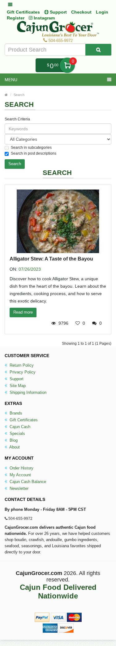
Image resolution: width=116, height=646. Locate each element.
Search (19, 95)
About (14, 447)
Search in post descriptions (33, 153)
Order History (20, 468)
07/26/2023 (30, 269)
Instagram (43, 17)
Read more (23, 312)
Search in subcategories (31, 147)
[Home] (6, 95)
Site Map (17, 385)
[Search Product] (98, 50)
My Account (19, 475)
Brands (15, 413)
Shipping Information (27, 392)
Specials (16, 433)
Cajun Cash (19, 426)
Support (16, 379)
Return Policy (21, 365)
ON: (13, 269)
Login (102, 12)
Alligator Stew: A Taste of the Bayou (51, 258)
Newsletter (18, 488)
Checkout (81, 12)
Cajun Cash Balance (27, 481)
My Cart (67, 65)
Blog (13, 440)
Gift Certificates (23, 12)
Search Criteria (17, 119)
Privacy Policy (22, 372)
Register (15, 17)
